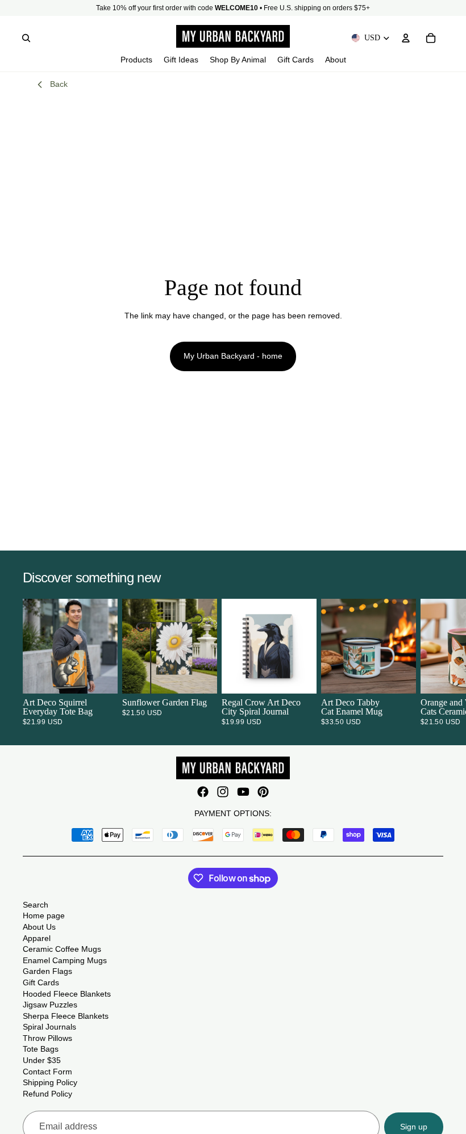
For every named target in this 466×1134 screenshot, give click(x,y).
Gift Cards (41, 982)
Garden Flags (47, 971)
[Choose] (100, 676)
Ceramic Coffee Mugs (62, 949)
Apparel (37, 938)
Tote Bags (41, 1048)
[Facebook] (203, 792)
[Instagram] (223, 792)
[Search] (26, 38)
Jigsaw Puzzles (50, 1004)
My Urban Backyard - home (233, 355)
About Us (39, 926)
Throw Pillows (47, 1038)
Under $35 (42, 1060)
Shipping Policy (50, 1082)
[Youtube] (243, 792)
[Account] (405, 38)
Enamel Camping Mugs (65, 960)
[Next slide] (429, 662)
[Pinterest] (263, 792)
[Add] (199, 676)
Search (35, 904)
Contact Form (47, 1071)
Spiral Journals (49, 1026)
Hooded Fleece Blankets (67, 993)
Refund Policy (47, 1093)
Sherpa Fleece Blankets (66, 1015)
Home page (44, 915)
